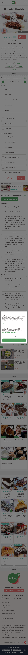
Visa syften (14, 336)
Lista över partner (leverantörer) (9, 332)
